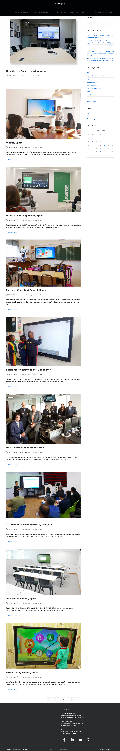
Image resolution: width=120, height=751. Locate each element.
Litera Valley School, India (22, 672)
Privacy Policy (48, 749)
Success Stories (38, 76)
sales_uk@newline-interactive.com (71, 731)
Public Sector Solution (93, 98)
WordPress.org (91, 119)
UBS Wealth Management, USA (25, 447)
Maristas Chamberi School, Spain (26, 290)
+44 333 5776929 (70, 733)
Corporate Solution (25, 147)
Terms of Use (63, 749)
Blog (88, 72)
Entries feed (90, 115)
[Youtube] (80, 740)
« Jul (88, 158)
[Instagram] (88, 740)
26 (100, 152)
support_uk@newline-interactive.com (72, 723)
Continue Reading (14, 81)
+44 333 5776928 (70, 725)
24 (92, 152)
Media (88, 91)
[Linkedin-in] (72, 740)
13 (104, 145)
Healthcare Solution (26, 76)
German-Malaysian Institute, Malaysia (29, 524)
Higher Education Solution (94, 88)
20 (104, 148)
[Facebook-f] (64, 740)
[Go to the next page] (78, 699)
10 (92, 145)
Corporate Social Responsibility (95, 75)
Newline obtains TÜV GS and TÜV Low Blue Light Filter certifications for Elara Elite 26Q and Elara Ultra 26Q (100, 53)
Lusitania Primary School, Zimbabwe (28, 369)
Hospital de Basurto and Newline (26, 71)
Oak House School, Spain (21, 598)
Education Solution (25, 220)
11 (96, 145)
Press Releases (91, 95)
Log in (88, 113)
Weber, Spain (14, 142)
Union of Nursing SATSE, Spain (25, 215)
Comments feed (91, 117)
